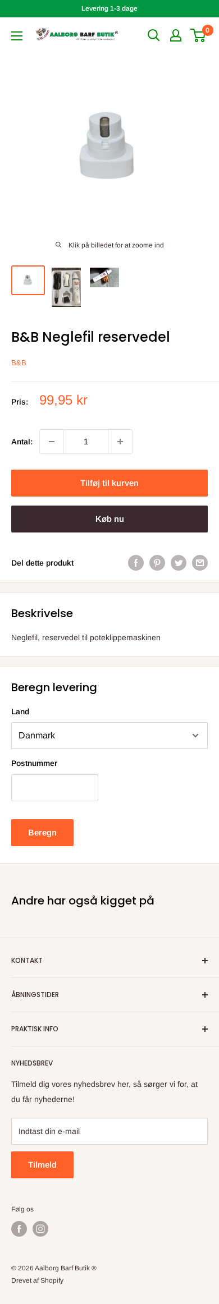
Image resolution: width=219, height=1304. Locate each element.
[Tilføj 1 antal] (120, 441)
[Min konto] (175, 35)
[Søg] (154, 35)
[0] (198, 35)
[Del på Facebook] (136, 563)
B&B (18, 363)
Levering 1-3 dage (109, 8)
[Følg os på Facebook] (19, 1229)
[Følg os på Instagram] (40, 1229)
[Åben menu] (16, 35)
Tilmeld (42, 1164)
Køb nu (109, 519)
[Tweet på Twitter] (178, 563)
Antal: (22, 441)
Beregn (42, 832)
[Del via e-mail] (200, 563)
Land (20, 711)
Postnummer (34, 763)
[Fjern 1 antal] (51, 441)
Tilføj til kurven (109, 483)
